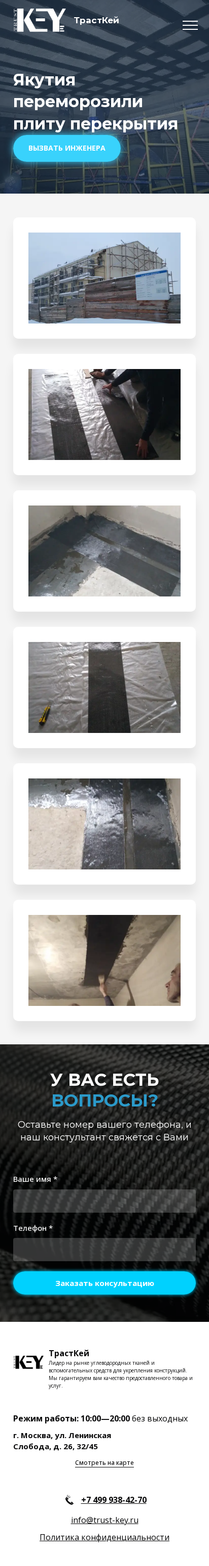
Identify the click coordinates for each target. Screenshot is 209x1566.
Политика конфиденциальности (104, 1537)
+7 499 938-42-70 (114, 1499)
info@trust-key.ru (104, 1520)
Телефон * (33, 1228)
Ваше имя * (35, 1179)
